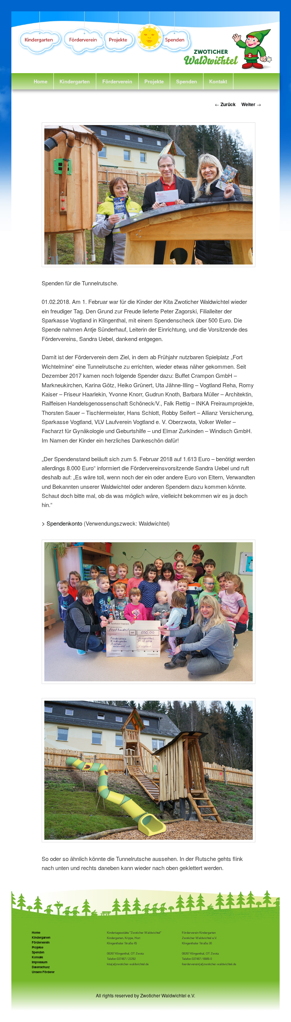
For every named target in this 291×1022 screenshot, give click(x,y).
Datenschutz (41, 967)
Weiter (251, 104)
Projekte (154, 81)
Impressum (39, 962)
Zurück (225, 104)
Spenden (186, 81)
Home (40, 81)
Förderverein (117, 81)
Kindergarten (74, 81)
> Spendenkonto (62, 523)
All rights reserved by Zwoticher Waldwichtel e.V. (145, 995)
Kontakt (218, 81)
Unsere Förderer (43, 972)
